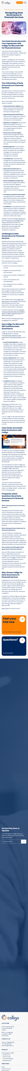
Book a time (5, 608)
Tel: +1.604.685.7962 (7, 1044)
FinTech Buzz (5, 404)
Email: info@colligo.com (8, 1045)
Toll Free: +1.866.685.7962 (8, 1042)
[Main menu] (25, 3)
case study (11, 490)
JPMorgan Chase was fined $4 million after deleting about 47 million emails (13, 311)
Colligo (13, 557)
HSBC (16, 219)
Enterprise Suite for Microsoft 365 (13, 466)
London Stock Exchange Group (14, 220)
